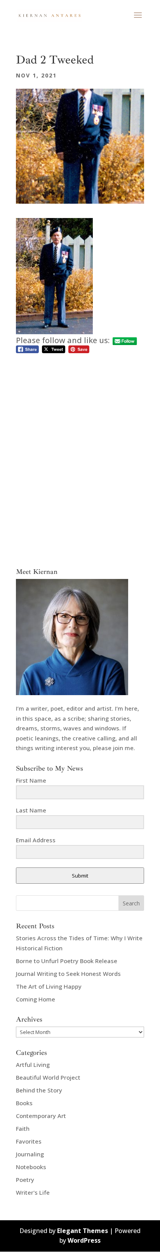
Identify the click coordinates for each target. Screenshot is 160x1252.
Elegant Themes (82, 1230)
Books (24, 1103)
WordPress (84, 1240)
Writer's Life (33, 1192)
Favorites (29, 1141)
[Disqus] (80, 452)
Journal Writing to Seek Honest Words (68, 973)
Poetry (25, 1179)
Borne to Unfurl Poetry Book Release (66, 961)
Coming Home (35, 999)
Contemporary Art (41, 1116)
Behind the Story (39, 1090)
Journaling (30, 1154)
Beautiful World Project (48, 1077)
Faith (23, 1128)
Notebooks (31, 1167)
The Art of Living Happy (49, 986)
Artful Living (33, 1064)
